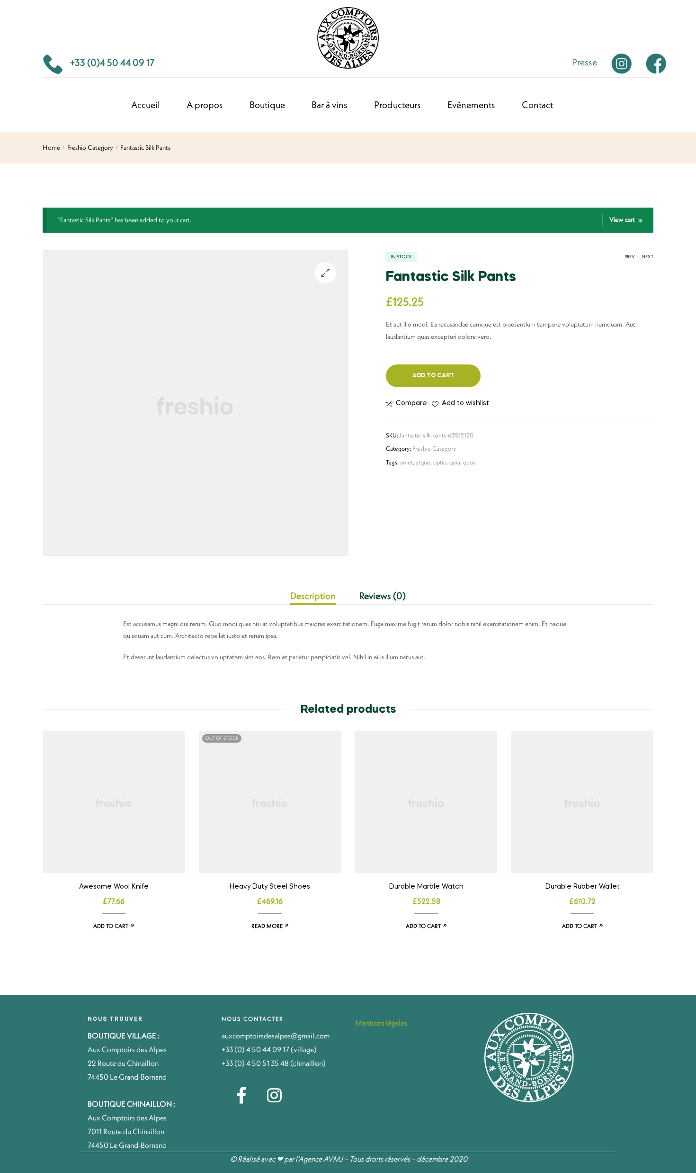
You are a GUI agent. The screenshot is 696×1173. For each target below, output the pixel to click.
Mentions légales (382, 1023)
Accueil (145, 104)
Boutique (267, 104)
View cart (622, 219)
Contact (537, 104)
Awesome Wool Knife (114, 886)
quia (454, 462)
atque (423, 462)
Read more (267, 925)
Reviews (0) (382, 595)
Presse (584, 62)
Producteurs (397, 104)
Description (313, 595)
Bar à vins (330, 104)
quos (469, 462)
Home (51, 147)
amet (406, 462)
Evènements (471, 104)
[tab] (319, 595)
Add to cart (433, 376)
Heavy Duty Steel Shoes (270, 886)
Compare (411, 403)
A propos (205, 104)
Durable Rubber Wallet (582, 886)
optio (439, 462)
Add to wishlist (465, 403)
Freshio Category (90, 147)
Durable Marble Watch (426, 886)
